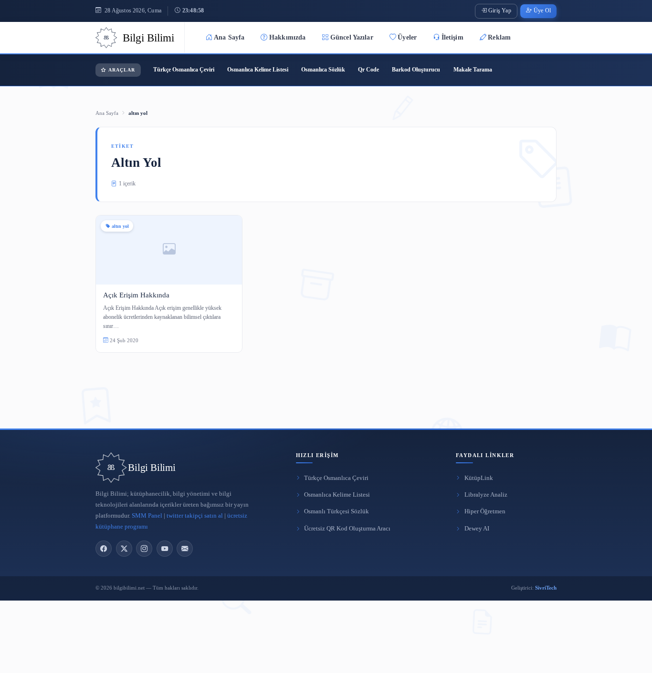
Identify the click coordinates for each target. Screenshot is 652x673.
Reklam (499, 37)
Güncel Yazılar (351, 37)
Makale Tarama (472, 69)
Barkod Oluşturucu (416, 69)
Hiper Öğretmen (484, 511)
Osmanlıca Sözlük (323, 69)
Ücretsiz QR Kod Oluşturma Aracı (347, 528)
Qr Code (368, 69)
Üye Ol (542, 11)
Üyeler (407, 37)
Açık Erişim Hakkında (136, 295)
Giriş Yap (499, 11)
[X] (124, 548)
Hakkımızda (287, 37)
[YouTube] (165, 548)
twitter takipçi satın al (195, 515)
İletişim (452, 37)
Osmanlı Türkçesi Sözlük (336, 511)
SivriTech (546, 588)
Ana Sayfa (229, 37)
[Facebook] (103, 548)
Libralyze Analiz (485, 494)
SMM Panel (147, 515)
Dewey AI (476, 528)
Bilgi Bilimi (151, 467)
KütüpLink (478, 478)
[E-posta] (185, 548)
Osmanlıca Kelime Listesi (257, 69)
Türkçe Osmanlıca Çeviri (183, 69)
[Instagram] (144, 548)
